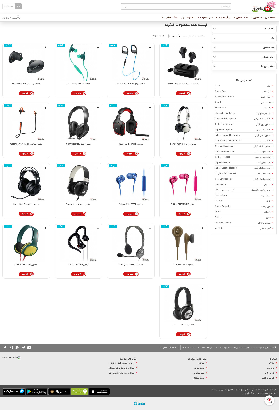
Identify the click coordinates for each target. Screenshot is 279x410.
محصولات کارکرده (187, 17)
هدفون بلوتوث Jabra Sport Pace (131, 83)
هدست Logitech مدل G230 (130, 144)
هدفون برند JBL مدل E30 (183, 325)
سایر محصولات (206, 17)
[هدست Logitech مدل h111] (131, 243)
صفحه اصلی (270, 17)
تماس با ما (166, 17)
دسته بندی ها (267, 66)
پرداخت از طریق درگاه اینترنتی (121, 368)
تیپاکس (201, 363)
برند (272, 38)
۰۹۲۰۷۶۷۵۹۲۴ (188, 347)
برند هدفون (258, 17)
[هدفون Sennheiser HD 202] (78, 122)
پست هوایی (199, 368)
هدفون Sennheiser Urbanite (78, 204)
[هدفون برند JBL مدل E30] (183, 303)
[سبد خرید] (18, 6)
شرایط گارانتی (268, 378)
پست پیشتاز (198, 378)
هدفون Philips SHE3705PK (183, 204)
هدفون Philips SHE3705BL (131, 204)
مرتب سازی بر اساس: (196, 36)
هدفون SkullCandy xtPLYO (78, 83)
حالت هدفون (242, 17)
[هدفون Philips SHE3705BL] (131, 183)
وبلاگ (175, 17)
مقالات (271, 363)
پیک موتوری (198, 373)
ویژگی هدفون (224, 17)
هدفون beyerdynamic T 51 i (183, 144)
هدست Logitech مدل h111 (131, 264)
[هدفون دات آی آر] (263, 7)
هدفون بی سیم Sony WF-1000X (26, 83)
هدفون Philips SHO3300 (26, 264)
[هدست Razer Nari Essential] (26, 183)
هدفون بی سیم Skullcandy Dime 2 (183, 83)
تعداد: (162, 36)
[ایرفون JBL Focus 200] (78, 243)
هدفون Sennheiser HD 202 (78, 144)
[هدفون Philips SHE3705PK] (183, 183)
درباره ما (270, 368)
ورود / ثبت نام (9, 18)
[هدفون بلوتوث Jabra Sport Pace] (131, 62)
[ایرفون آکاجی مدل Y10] (183, 243)
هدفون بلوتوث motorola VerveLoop (26, 144)
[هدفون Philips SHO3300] (26, 243)
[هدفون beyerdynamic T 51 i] (183, 122)
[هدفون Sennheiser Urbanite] (78, 183)
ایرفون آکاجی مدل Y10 (183, 264)
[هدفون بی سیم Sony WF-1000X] (26, 62)
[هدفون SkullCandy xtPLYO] (78, 62)
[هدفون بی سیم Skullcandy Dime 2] (183, 62)
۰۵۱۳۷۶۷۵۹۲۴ (203, 347)
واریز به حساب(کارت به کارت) (122, 363)
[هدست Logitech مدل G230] (131, 122)
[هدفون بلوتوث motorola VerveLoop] (26, 122)
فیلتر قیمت (269, 29)
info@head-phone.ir (168, 347)
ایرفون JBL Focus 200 (78, 264)
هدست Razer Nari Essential (26, 204)
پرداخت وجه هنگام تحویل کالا (121, 373)
